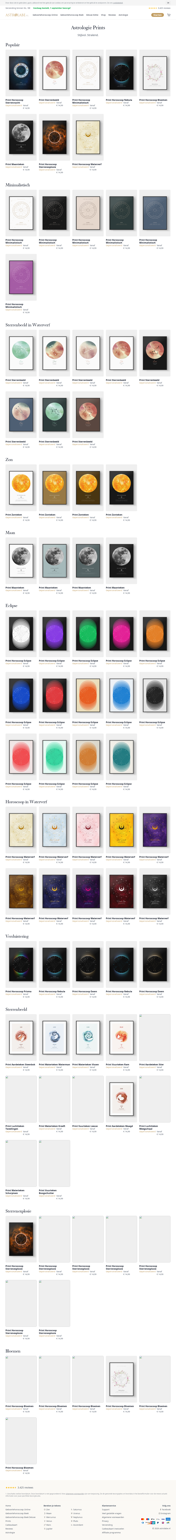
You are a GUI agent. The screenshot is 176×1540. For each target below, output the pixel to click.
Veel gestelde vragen (111, 1513)
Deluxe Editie (92, 15)
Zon (48, 1509)
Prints (8, 1521)
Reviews (112, 15)
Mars (48, 1525)
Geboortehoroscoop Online (45, 15)
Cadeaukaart (11, 1525)
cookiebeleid (118, 3)
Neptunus (77, 1517)
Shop (103, 15)
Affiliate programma (111, 1532)
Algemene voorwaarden (113, 1517)
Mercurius (51, 1517)
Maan (49, 1513)
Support (105, 1509)
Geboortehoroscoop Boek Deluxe (20, 1517)
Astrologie (123, 15)
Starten (157, 14)
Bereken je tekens (52, 1505)
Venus (49, 1521)
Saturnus (77, 1509)
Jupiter (49, 1528)
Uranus (76, 1513)
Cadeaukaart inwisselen (113, 1528)
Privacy (105, 1521)
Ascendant (78, 1525)
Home (8, 1505)
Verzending (107, 1525)
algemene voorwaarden (75, 1494)
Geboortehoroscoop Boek (71, 15)
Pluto (75, 1521)
